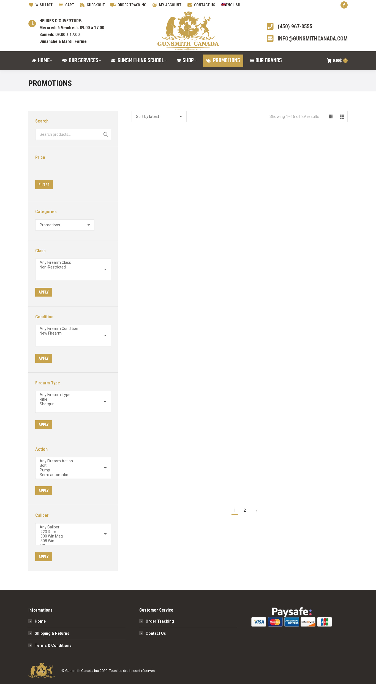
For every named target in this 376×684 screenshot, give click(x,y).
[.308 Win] (71, 541)
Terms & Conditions (53, 645)
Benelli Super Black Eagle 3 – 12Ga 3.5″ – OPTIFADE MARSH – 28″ (155, 465)
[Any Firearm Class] (71, 262)
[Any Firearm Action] (71, 461)
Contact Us (156, 633)
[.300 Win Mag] (71, 536)
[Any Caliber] (71, 527)
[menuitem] (230, 5)
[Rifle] (71, 399)
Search (105, 134)
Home (40, 621)
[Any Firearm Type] (71, 394)
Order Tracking (160, 621)
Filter (44, 185)
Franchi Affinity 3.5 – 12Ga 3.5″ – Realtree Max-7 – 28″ (324, 291)
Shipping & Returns (52, 633)
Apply (44, 292)
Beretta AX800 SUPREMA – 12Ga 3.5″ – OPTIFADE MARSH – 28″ (323, 193)
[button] (172, 171)
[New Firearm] (71, 333)
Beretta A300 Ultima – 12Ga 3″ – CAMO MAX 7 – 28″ (267, 465)
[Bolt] (71, 465)
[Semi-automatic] (71, 475)
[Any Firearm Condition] (71, 328)
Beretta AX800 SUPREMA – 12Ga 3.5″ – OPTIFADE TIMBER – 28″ (267, 193)
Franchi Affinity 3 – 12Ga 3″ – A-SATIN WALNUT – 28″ (267, 291)
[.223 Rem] (71, 532)
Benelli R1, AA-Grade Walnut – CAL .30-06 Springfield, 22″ (211, 465)
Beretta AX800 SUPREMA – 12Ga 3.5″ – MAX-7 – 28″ (211, 291)
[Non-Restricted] (71, 267)
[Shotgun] (71, 404)
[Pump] (71, 470)
